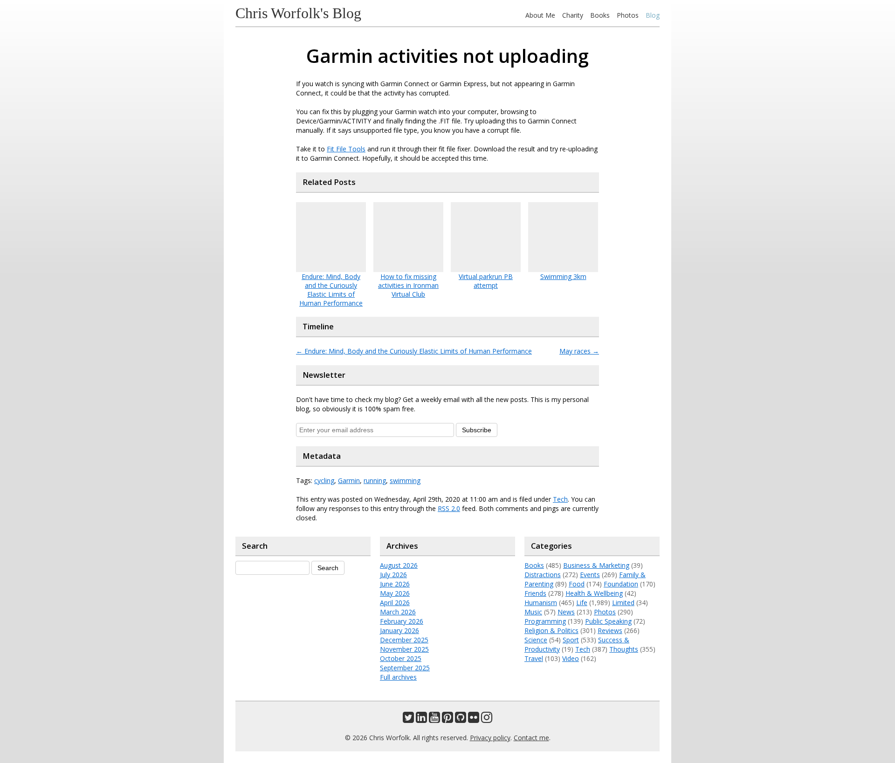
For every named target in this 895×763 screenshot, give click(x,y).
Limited (623, 602)
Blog (653, 15)
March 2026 (398, 611)
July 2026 (393, 574)
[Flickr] (473, 719)
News (566, 611)
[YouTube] (434, 719)
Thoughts (623, 649)
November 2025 (404, 649)
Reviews (610, 630)
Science (535, 639)
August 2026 (399, 565)
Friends (535, 593)
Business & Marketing (596, 565)
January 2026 (399, 630)
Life (581, 602)
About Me (540, 15)
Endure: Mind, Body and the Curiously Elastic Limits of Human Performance (331, 289)
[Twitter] (408, 719)
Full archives (398, 677)
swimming (405, 480)
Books (600, 15)
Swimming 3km (563, 276)
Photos (628, 15)
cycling (324, 480)
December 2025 (404, 639)
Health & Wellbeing (594, 593)
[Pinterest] (447, 719)
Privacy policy (490, 737)
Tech (560, 499)
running (375, 480)
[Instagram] (486, 719)
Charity (572, 15)
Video (570, 658)
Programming (545, 621)
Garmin (349, 480)
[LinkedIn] (421, 719)
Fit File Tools (346, 148)
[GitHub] (460, 719)
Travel (533, 658)
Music (533, 611)
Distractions (542, 574)
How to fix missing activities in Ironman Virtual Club (408, 285)
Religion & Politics (551, 630)
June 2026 (395, 583)
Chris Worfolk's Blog (298, 13)
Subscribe (476, 430)
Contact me (531, 737)
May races (579, 351)
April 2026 (395, 602)
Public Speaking (608, 621)
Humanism (540, 602)
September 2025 (405, 667)
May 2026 (395, 593)
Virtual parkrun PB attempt (486, 281)
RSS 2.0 (449, 508)
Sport (571, 639)
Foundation (621, 583)
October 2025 (400, 658)
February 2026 (401, 621)
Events (590, 574)
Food (577, 583)
